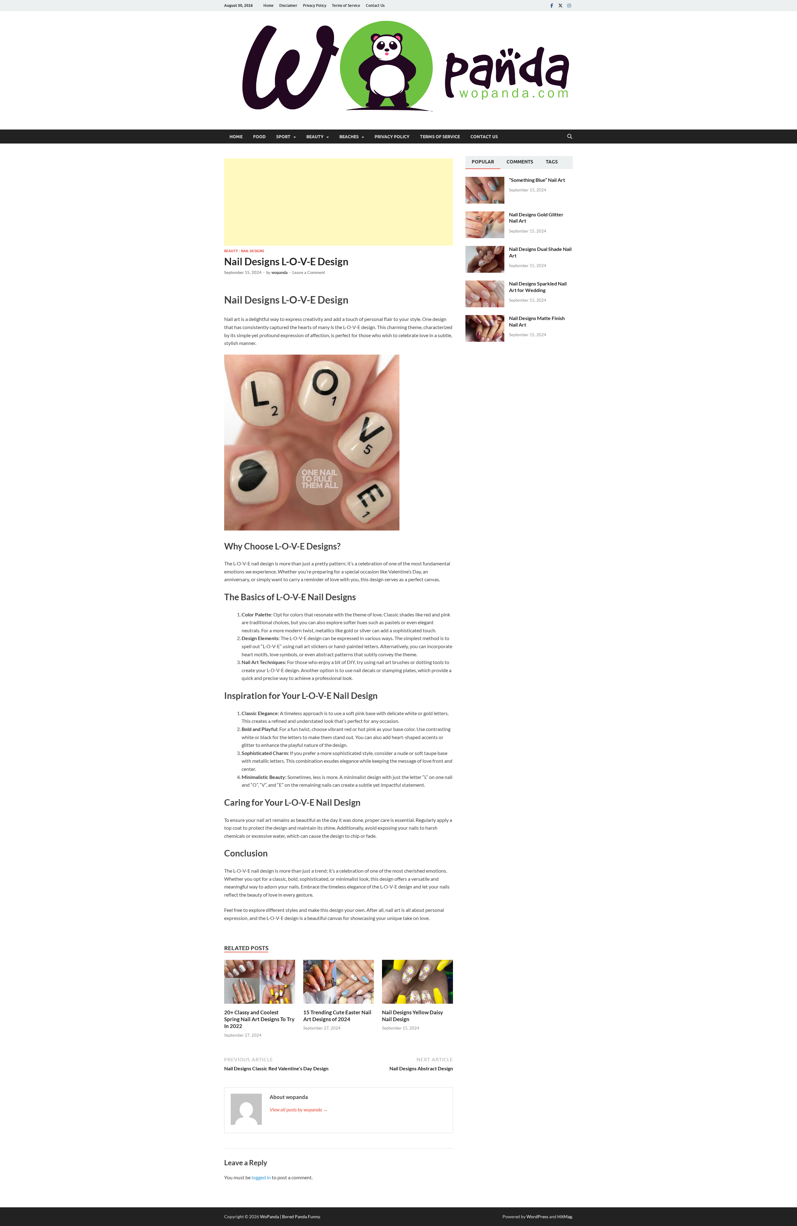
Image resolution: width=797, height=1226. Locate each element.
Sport (283, 136)
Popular (483, 162)
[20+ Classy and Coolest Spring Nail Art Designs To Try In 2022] (259, 984)
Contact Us (375, 5)
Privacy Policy (314, 5)
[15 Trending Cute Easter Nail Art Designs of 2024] (338, 984)
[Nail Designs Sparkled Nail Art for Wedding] (484, 284)
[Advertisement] (338, 202)
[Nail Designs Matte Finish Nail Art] (484, 319)
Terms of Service (346, 5)
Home (268, 5)
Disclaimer (288, 5)
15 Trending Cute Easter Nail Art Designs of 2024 (337, 1015)
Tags (552, 162)
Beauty (314, 136)
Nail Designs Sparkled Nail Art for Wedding (538, 287)
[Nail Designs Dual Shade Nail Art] (484, 249)
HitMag (564, 1216)
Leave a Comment (308, 272)
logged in (261, 1177)
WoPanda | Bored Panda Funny (290, 1216)
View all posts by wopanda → (299, 1109)
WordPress (537, 1216)
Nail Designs (252, 251)
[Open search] (569, 137)
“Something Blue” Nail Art (537, 180)
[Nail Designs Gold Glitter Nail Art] (484, 215)
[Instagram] (569, 5)
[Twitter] (560, 5)
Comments (520, 162)
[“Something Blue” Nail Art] (484, 180)
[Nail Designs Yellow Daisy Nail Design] (417, 984)
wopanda (279, 272)
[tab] (482, 162)
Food (259, 136)
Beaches (349, 136)
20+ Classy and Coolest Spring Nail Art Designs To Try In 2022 (259, 1019)
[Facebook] (551, 5)
